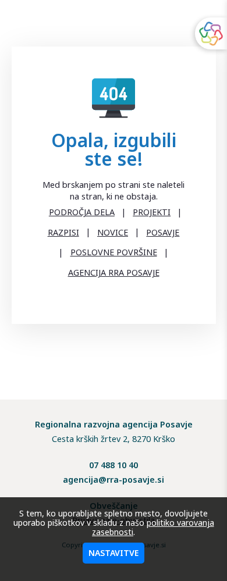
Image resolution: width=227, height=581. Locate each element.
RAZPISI (63, 232)
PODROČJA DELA (82, 212)
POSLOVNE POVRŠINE (113, 252)
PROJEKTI (152, 212)
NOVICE (112, 232)
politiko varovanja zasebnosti (153, 527)
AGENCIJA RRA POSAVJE (113, 272)
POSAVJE (162, 232)
